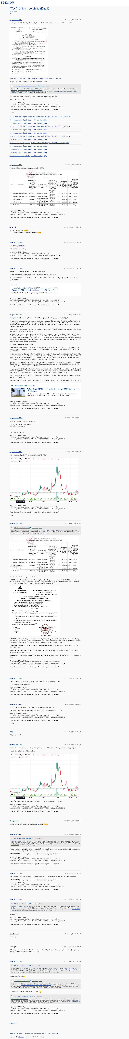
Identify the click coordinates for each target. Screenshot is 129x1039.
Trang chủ (12, 1033)
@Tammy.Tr (20, 245)
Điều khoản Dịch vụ (39, 1033)
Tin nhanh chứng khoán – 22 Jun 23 (24, 385)
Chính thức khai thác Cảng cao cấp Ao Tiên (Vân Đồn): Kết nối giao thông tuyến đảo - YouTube (54, 91)
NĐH (15, 284)
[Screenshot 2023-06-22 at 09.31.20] (48, 530)
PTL (11, 13)
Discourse (21, 1037)
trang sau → (13, 1023)
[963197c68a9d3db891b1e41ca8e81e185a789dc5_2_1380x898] (36, 985)
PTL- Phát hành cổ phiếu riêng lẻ (29, 8)
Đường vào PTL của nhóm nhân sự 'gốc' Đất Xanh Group (34, 290)
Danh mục (19, 1033)
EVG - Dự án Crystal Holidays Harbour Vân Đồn (25, 86)
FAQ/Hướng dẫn (28, 1033)
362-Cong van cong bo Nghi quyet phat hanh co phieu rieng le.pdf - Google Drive (37, 78)
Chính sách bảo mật (52, 1033)
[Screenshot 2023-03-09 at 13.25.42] (19, 92)
